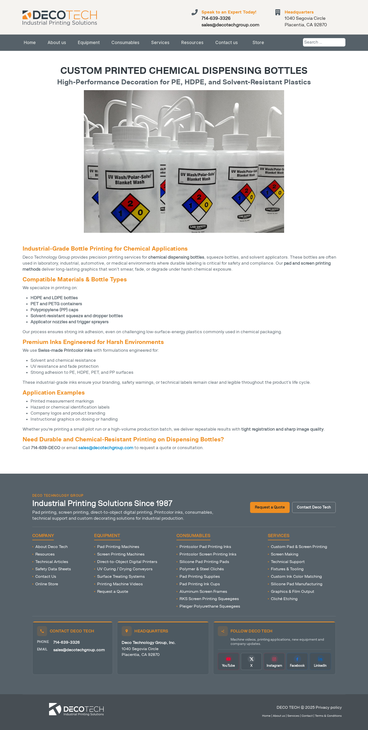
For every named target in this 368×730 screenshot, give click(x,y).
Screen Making (284, 554)
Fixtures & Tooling (287, 569)
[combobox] (324, 42)
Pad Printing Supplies (199, 576)
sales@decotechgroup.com (79, 649)
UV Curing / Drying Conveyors (124, 569)
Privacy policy (329, 707)
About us (57, 42)
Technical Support (288, 561)
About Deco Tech (51, 546)
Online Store (46, 584)
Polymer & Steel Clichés (201, 569)
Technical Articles (51, 561)
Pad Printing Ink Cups (199, 584)
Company (43, 535)
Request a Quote (270, 507)
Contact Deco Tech (314, 507)
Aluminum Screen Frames (203, 591)
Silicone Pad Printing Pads (204, 561)
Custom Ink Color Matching (296, 576)
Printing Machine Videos (120, 584)
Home (30, 42)
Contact (307, 715)
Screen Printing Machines (120, 554)
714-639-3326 (66, 642)
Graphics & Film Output (292, 591)
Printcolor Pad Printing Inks (205, 546)
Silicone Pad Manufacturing (296, 584)
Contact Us (45, 576)
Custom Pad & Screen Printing (299, 546)
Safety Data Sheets (53, 569)
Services (160, 42)
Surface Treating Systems (121, 576)
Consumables (125, 42)
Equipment (89, 42)
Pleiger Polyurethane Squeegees (209, 606)
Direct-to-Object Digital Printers (127, 561)
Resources (192, 42)
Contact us (226, 42)
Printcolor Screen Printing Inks (207, 554)
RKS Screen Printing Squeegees (209, 598)
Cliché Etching (284, 598)
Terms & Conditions (328, 715)
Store (258, 42)
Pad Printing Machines (118, 546)
